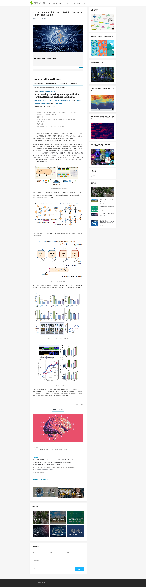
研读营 (78, 3)
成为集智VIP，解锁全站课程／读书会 (44, 470)
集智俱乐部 (40, 582)
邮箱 (51, 552)
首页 (50, 3)
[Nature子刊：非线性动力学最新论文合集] (94, 214)
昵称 (34, 552)
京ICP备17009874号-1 (49, 582)
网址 (68, 552)
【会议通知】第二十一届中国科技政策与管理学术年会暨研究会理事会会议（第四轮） (107, 222)
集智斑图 (55, 3)
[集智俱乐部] (38, 3)
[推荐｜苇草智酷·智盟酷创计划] (94, 209)
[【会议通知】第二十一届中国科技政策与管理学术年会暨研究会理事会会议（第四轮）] (94, 224)
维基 (66, 3)
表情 (35, 568)
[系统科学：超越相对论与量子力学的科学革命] (94, 200)
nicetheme (38, 584)
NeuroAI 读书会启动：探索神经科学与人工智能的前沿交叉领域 (51, 449)
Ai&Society (72, 3)
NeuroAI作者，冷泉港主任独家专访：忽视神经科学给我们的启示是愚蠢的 (53, 462)
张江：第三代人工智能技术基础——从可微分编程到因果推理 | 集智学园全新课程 (55, 467)
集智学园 (61, 3)
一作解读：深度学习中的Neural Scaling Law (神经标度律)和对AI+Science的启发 (55, 460)
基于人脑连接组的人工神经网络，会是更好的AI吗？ (47, 465)
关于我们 (84, 3)
